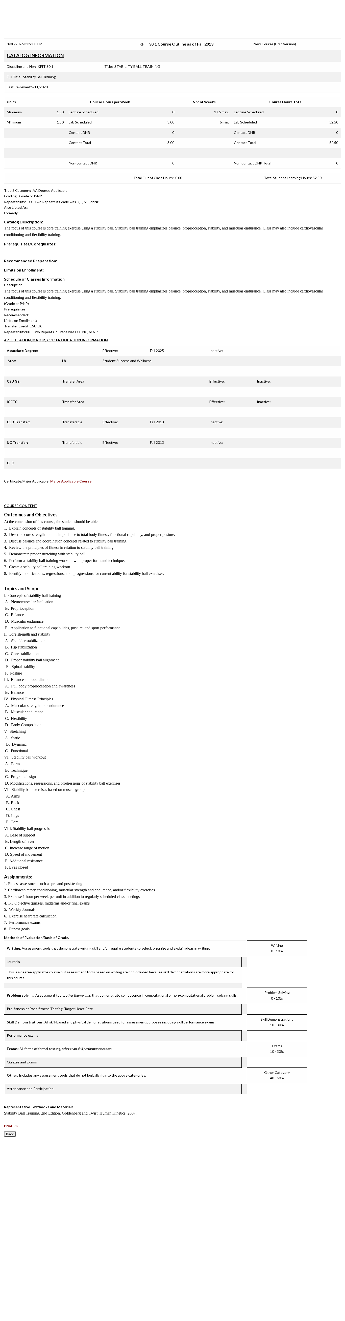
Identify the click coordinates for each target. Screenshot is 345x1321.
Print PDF (12, 1126)
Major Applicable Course (70, 481)
